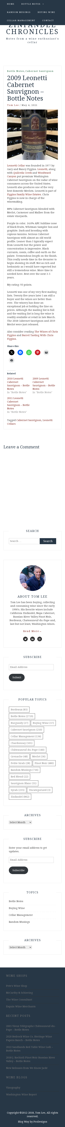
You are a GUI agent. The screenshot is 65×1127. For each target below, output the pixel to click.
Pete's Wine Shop (16, 985)
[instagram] (39, 639)
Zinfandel (20, 796)
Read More (32, 631)
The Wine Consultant (19, 999)
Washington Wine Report (21, 1094)
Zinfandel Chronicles (32, 28)
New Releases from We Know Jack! (26, 1068)
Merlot (38, 756)
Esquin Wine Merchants (21, 1006)
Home (10, 4)
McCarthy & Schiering (19, 992)
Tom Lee (13, 105)
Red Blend (19, 776)
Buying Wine (46, 12)
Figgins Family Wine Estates (24, 194)
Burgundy (19, 723)
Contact (48, 20)
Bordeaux (19, 709)
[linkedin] (32, 639)
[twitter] (25, 639)
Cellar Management (21, 20)
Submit (16, 677)
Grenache (19, 756)
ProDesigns (40, 1121)
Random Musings (19, 12)
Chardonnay (21, 743)
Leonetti (42, 169)
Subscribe (18, 870)
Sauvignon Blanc (23, 783)
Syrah (17, 790)
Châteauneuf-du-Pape (27, 749)
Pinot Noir (44, 763)
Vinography (13, 1087)
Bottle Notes (31, 4)
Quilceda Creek (22, 172)
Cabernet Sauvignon (39, 71)
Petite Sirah (20, 763)
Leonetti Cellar (16, 165)
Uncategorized (39, 790)
